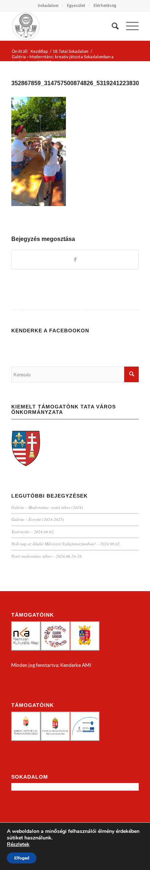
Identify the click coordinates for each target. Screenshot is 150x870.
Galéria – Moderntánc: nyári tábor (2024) (47, 507)
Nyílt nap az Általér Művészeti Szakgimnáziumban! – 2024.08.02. (66, 543)
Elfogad (21, 858)
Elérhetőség (105, 5)
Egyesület (76, 5)
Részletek (18, 844)
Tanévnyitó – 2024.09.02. (33, 531)
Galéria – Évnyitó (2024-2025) (37, 519)
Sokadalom (48, 5)
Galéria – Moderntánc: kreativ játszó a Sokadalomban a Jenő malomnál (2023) (63, 59)
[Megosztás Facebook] (75, 259)
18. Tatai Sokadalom (70, 51)
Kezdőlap (39, 51)
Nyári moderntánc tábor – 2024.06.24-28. (47, 556)
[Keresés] (111, 25)
